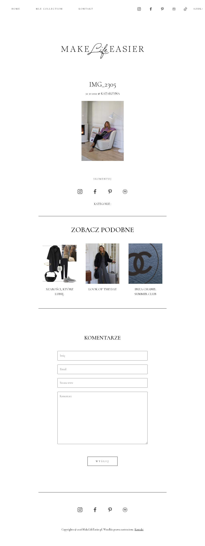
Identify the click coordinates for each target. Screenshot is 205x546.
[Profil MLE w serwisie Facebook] (151, 8)
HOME (16, 8)
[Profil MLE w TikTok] (185, 8)
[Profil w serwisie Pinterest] (162, 8)
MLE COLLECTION (49, 8)
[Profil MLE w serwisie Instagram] (139, 8)
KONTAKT (86, 8)
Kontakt (139, 529)
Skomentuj (102, 178)
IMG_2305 (102, 84)
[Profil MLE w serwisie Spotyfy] (174, 8)
